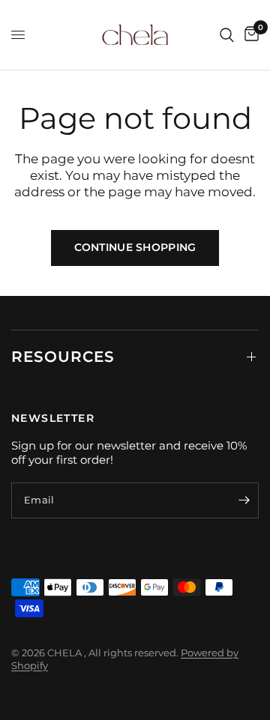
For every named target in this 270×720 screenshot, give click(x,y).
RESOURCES (63, 357)
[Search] (226, 35)
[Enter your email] (244, 500)
